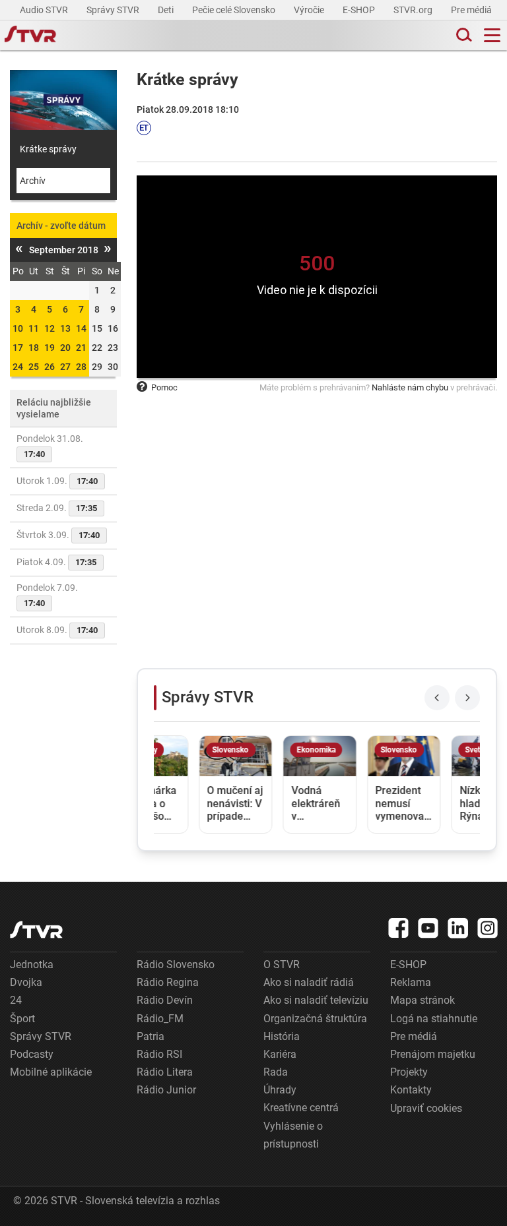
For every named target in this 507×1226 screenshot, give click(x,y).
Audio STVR (45, 10)
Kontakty (411, 1090)
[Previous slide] (437, 697)
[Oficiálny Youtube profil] (428, 928)
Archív (33, 180)
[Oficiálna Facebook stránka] (399, 928)
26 (49, 366)
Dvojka (26, 982)
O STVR (281, 964)
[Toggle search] (462, 35)
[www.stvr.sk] (36, 929)
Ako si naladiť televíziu (315, 1000)
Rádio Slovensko (176, 964)
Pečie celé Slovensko (234, 10)
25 (33, 366)
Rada (275, 1072)
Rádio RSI (159, 1054)
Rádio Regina (168, 982)
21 (81, 347)
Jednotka (31, 964)
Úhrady (279, 1090)
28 (81, 366)
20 (65, 347)
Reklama (410, 982)
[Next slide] (467, 697)
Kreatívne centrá (301, 1107)
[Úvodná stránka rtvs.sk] (30, 35)
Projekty (409, 1072)
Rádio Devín (165, 1000)
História (281, 1036)
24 (18, 366)
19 (49, 347)
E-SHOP (360, 10)
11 (33, 328)
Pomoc (164, 387)
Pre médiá (472, 10)
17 (18, 347)
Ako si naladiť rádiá (308, 982)
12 (49, 328)
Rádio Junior (166, 1090)
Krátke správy (48, 149)
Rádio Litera (165, 1072)
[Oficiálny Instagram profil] (488, 928)
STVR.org (413, 10)
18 (33, 347)
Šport (22, 1018)
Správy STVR (113, 10)
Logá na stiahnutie (433, 1018)
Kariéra (279, 1054)
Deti (167, 10)
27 (65, 366)
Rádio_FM (160, 1018)
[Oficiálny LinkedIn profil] (458, 928)
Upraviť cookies (426, 1108)
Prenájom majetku (432, 1054)
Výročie (310, 10)
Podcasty (31, 1054)
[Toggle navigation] (492, 35)
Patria (150, 1036)
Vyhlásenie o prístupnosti (293, 1135)
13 (65, 328)
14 (81, 328)
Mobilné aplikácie (51, 1072)
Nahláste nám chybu (410, 387)
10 (18, 328)
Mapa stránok (422, 1000)
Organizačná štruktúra (315, 1018)
